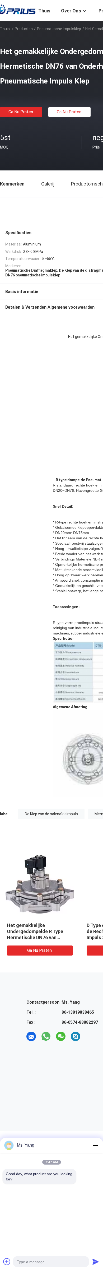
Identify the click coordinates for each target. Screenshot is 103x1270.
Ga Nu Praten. (21, 111)
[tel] (90, 1036)
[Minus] (95, 1145)
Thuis (5, 29)
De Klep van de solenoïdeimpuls (51, 814)
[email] (31, 1036)
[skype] (75, 1036)
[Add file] (7, 1261)
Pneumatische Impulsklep (59, 29)
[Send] (95, 1261)
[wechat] (60, 1036)
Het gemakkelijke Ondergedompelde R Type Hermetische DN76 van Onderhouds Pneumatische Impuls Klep (36, 937)
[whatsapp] (46, 1036)
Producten (24, 29)
